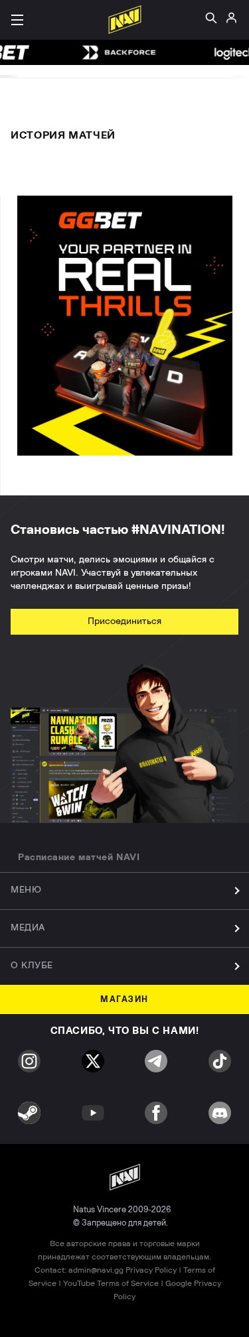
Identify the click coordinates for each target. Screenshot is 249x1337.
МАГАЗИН (124, 999)
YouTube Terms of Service (111, 1283)
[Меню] (17, 20)
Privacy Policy (151, 1270)
